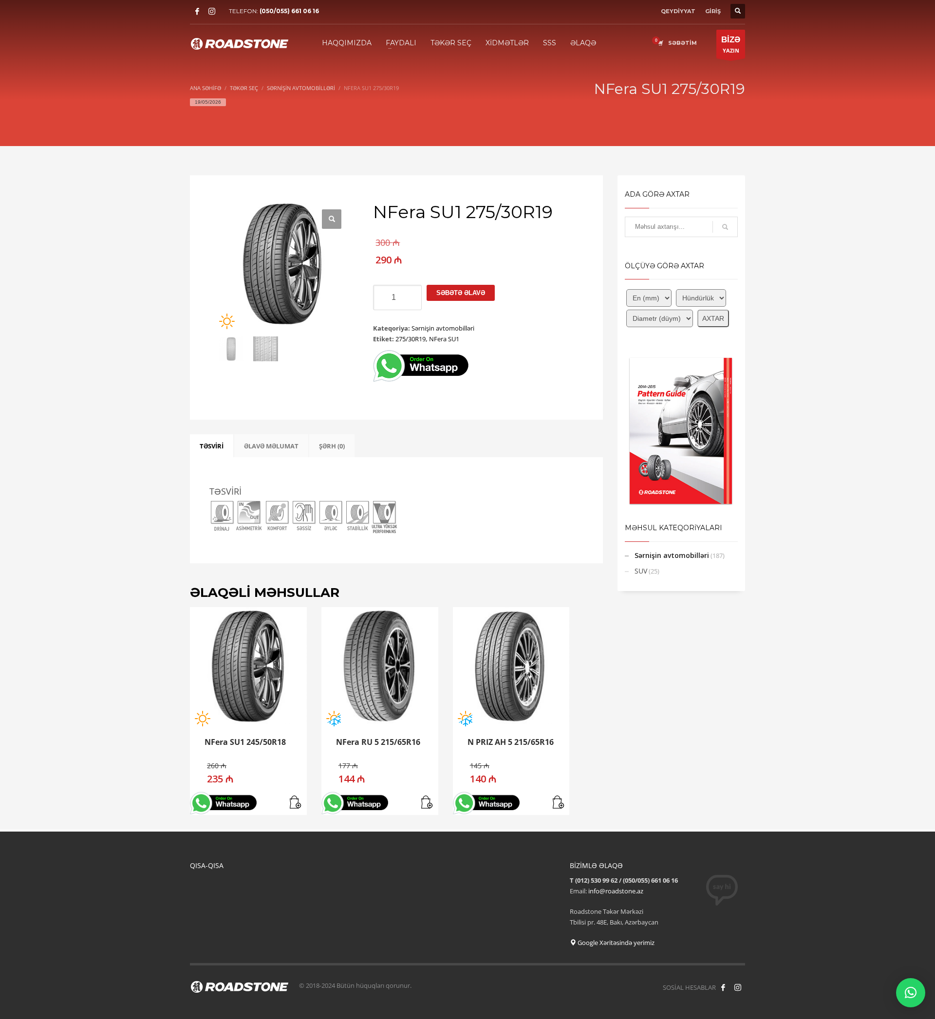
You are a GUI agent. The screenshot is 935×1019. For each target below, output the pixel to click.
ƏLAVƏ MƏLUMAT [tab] (271, 446)
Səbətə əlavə (460, 292)
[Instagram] (212, 11)
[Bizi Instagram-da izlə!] (737, 987)
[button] (331, 219)
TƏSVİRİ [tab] (212, 446)
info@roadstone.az (615, 891)
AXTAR (713, 318)
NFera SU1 (444, 338)
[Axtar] (725, 227)
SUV (641, 570)
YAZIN (730, 44)
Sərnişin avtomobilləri (442, 328)
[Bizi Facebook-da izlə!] (723, 987)
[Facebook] (197, 11)
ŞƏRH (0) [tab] (332, 446)
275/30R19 (410, 338)
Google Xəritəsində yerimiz (615, 942)
